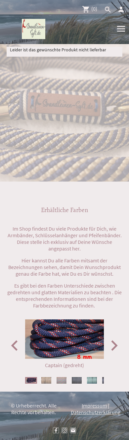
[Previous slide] (15, 345)
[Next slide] (113, 345)
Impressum (94, 405)
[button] (31, 380)
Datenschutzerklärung (95, 412)
